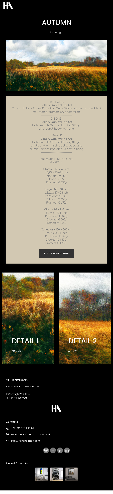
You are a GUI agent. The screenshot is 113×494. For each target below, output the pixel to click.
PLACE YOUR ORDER (56, 253)
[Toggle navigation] (108, 5)
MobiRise (22, 5)
